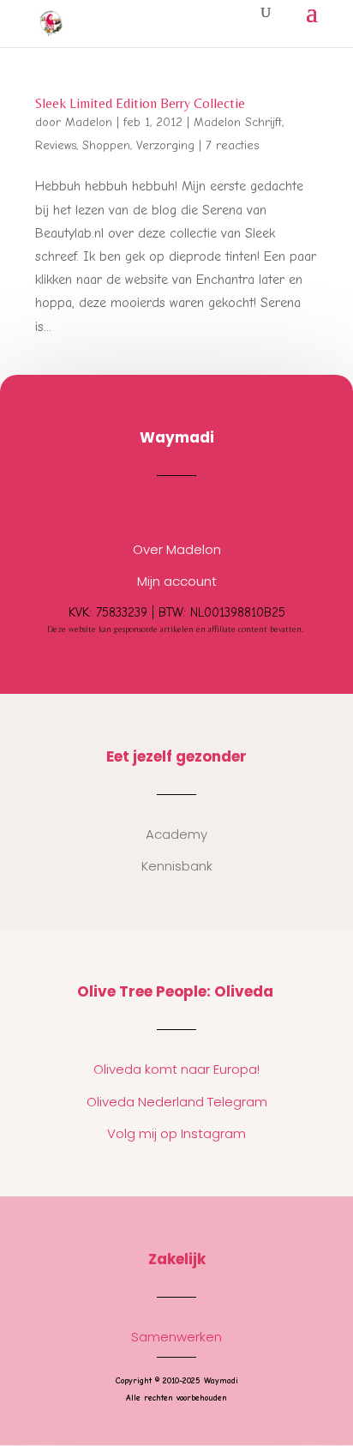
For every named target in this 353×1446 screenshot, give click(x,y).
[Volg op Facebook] (193, 508)
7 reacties (232, 145)
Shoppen (106, 145)
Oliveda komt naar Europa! (176, 1069)
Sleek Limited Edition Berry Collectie (140, 103)
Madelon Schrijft (238, 122)
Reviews (55, 145)
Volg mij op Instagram (176, 1133)
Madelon (88, 122)
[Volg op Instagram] (159, 508)
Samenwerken (176, 1337)
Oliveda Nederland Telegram (177, 1102)
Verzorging (165, 145)
